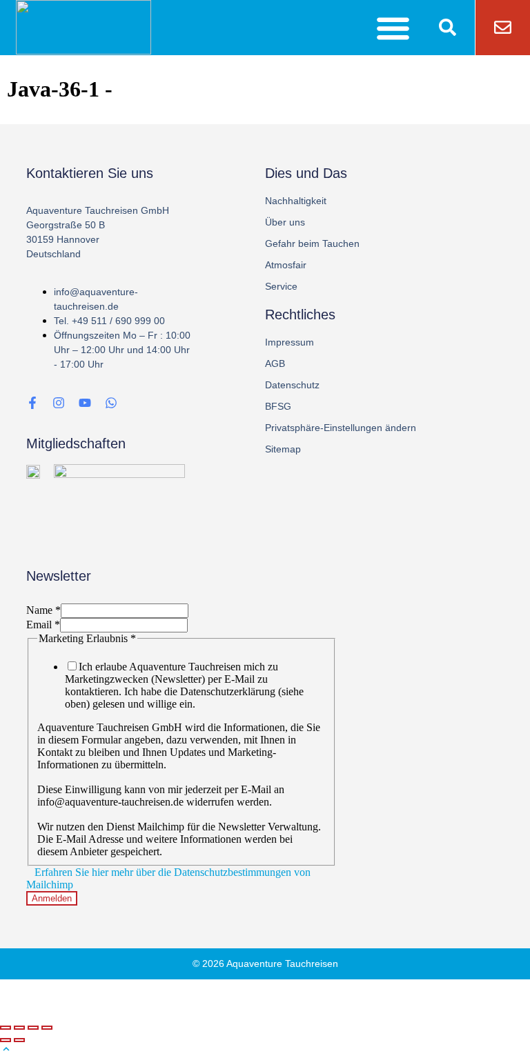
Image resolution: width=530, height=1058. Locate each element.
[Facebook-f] (32, 403)
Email (43, 624)
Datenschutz (292, 384)
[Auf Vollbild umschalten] (33, 1028)
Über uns (285, 222)
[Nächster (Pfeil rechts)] (19, 1040)
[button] (393, 27)
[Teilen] (19, 1028)
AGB (275, 363)
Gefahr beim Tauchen (312, 243)
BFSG (278, 406)
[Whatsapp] (111, 403)
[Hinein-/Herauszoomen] (46, 1028)
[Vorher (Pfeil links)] (5, 1040)
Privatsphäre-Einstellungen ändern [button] (340, 427)
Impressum (289, 342)
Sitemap (283, 449)
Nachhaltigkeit (295, 200)
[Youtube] (85, 403)
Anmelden (52, 898)
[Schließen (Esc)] (5, 1028)
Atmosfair (285, 264)
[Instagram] (58, 403)
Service (281, 286)
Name (43, 610)
